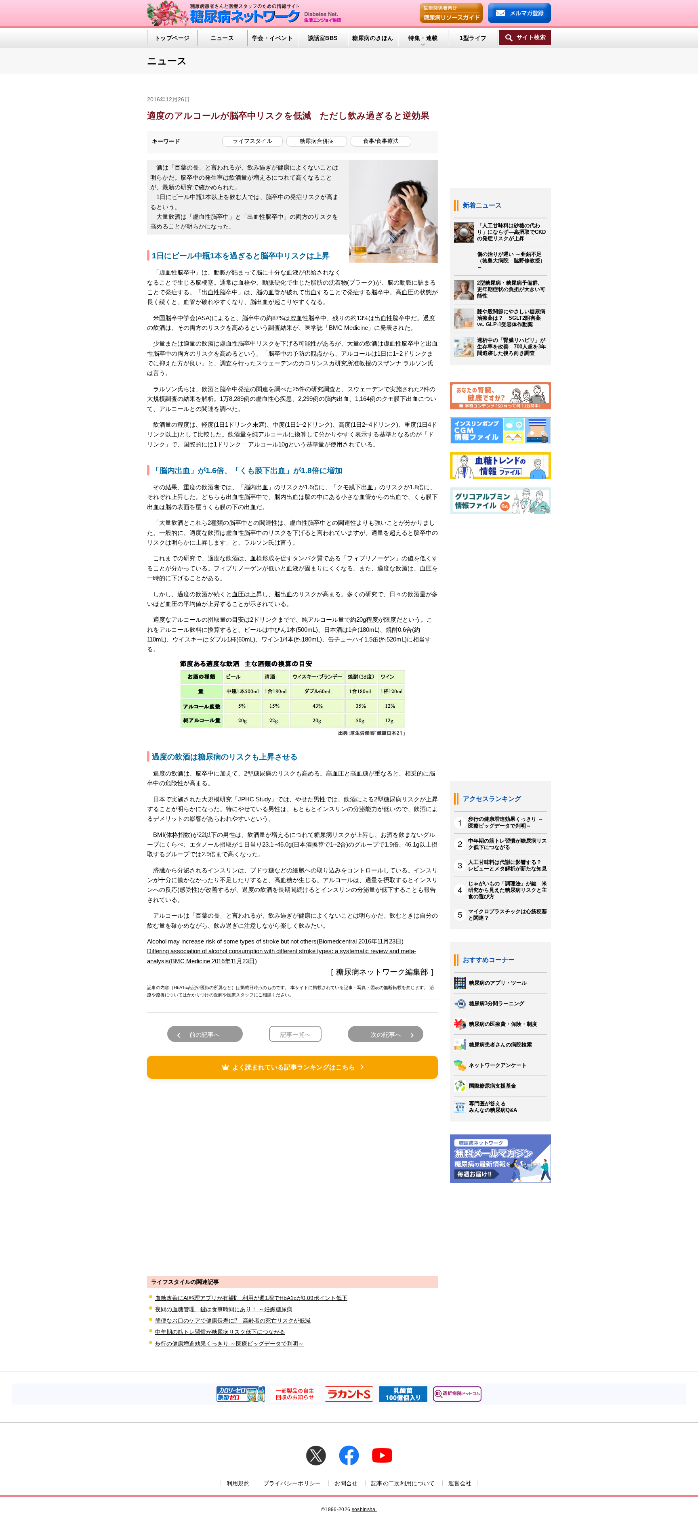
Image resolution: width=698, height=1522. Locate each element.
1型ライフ (473, 38)
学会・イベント (272, 38)
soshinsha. (364, 1509)
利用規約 (238, 1483)
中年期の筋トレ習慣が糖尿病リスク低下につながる (220, 1332)
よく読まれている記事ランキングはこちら (293, 1067)
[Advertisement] (292, 1176)
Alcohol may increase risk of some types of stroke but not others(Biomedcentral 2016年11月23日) (275, 941)
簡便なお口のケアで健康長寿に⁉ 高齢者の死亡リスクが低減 (233, 1320)
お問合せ (345, 1483)
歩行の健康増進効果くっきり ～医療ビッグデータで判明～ (229, 1343)
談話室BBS (323, 38)
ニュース (222, 38)
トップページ (172, 38)
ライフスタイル (252, 141)
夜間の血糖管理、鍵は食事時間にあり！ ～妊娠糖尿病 (223, 1309)
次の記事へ (386, 1034)
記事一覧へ (295, 1034)
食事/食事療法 (381, 141)
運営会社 (459, 1483)
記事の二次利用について (403, 1483)
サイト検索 (531, 37)
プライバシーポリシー (292, 1483)
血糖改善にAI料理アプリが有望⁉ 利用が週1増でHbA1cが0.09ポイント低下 (251, 1298)
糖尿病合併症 (317, 141)
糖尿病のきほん (372, 38)
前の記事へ (204, 1034)
